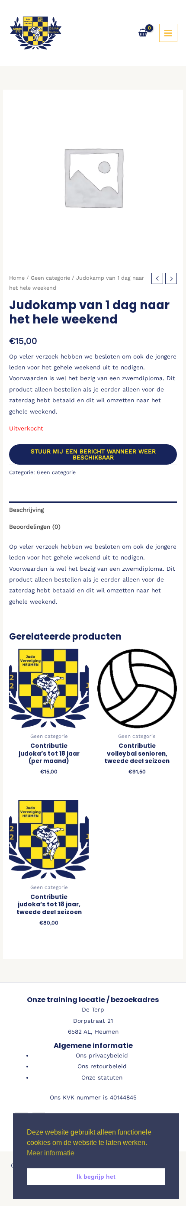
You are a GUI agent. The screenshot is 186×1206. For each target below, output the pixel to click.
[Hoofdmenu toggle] (168, 33)
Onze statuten (101, 1077)
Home (17, 278)
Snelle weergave (49, 721)
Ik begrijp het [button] (96, 1176)
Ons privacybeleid (102, 1055)
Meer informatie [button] (50, 1153)
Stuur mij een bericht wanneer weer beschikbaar (93, 454)
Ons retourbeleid (102, 1066)
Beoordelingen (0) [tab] (35, 526)
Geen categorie (50, 278)
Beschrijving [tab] (26, 509)
